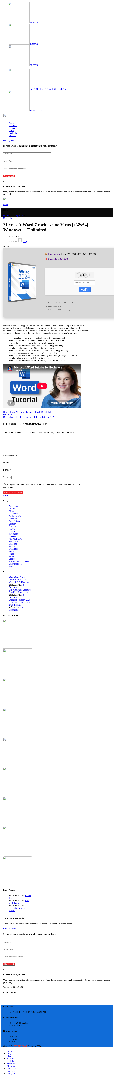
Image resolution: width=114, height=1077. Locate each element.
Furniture (13, 526)
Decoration (13, 514)
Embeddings (14, 521)
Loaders (12, 536)
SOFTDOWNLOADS (19, 561)
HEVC (12, 529)
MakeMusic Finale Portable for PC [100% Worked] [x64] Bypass (19, 579)
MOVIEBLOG (15, 539)
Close (5, 495)
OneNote (13, 544)
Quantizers (13, 549)
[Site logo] (17, 118)
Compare (11, 1073)
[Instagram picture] (17, 634)
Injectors (12, 531)
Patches (12, 546)
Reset (11, 554)
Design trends (15, 516)
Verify (84, 289)
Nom (6, 462)
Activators (13, 506)
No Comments (16, 586)
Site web (7, 477)
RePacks (12, 551)
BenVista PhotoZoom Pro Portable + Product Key (20, 591)
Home (6, 215)
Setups (12, 559)
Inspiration (13, 534)
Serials (12, 556)
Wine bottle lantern (19, 901)
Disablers (13, 519)
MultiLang (13, 541)
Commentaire (10, 455)
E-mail (7, 470)
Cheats (12, 509)
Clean (11, 511)
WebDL (12, 566)
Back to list (8, 414)
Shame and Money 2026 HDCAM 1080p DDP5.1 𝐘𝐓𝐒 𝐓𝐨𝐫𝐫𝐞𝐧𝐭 (20, 602)
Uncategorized (17, 215)
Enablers (12, 524)
